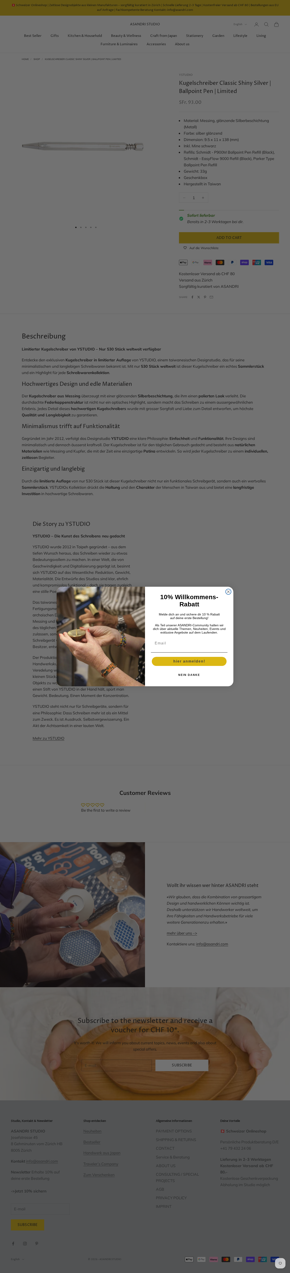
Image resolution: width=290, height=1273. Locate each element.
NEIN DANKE (189, 675)
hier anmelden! (189, 661)
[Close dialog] (228, 591)
